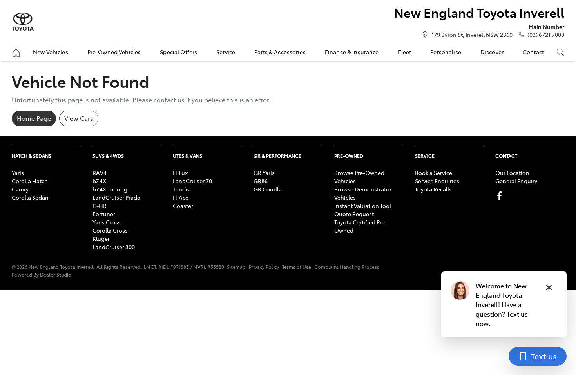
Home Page (34, 118)
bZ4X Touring (109, 189)
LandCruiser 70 (192, 181)
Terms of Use (296, 267)
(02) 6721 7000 (545, 34)
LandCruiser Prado (116, 197)
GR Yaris (264, 173)
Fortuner (103, 214)
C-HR (99, 205)
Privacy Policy (264, 267)
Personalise (445, 52)
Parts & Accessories (280, 52)
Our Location (512, 173)
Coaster (183, 205)
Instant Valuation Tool (362, 205)
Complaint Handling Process (346, 267)
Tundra (182, 189)
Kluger (101, 238)
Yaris (18, 173)
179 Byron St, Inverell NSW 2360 (472, 34)
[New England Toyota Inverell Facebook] (501, 195)
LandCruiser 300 (113, 247)
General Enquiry (516, 181)
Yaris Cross (106, 222)
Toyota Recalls (433, 189)
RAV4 (99, 173)
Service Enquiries (437, 181)
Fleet (404, 52)
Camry (20, 189)
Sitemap (236, 267)
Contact (533, 52)
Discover (492, 52)
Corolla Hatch (30, 181)
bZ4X (99, 181)
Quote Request (354, 214)
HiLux (180, 173)
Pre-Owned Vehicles (114, 52)
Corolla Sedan (30, 197)
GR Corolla (268, 189)
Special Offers (178, 52)
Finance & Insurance (352, 52)
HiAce (180, 197)
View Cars (78, 118)
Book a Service (433, 173)
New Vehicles (50, 52)
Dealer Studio (55, 274)
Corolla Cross (110, 230)
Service (225, 52)
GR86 (261, 181)
